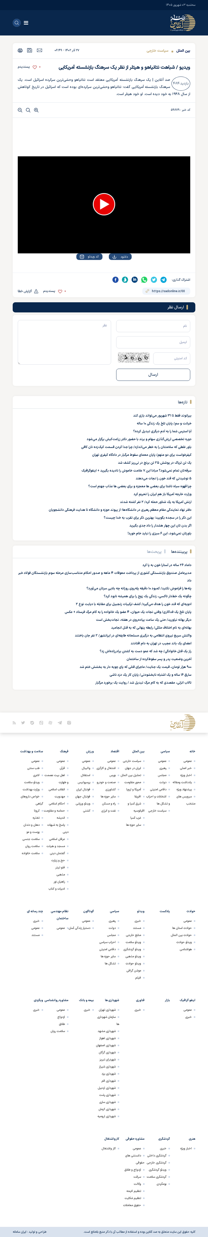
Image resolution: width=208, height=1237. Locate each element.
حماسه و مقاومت (54, 811)
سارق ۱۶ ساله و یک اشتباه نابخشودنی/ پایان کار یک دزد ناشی (151, 675)
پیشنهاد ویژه (184, 789)
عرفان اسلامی (57, 839)
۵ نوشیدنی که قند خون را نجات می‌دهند (164, 478)
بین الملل (183, 50)
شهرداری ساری (107, 1102)
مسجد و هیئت (55, 846)
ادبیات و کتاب (56, 889)
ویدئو (141, 911)
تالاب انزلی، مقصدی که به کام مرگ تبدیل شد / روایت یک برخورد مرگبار (143, 682)
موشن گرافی (133, 970)
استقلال (85, 775)
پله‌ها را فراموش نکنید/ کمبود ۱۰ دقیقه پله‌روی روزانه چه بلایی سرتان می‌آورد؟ (139, 588)
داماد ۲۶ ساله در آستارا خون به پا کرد (167, 565)
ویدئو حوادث (184, 942)
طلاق (62, 1024)
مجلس (162, 775)
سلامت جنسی (31, 839)
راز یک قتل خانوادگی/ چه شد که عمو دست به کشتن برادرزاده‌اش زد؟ (146, 651)
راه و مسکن (109, 803)
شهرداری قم (108, 1081)
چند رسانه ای (35, 911)
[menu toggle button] (26, 22)
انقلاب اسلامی (56, 789)
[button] (104, 204)
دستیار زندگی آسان (79, 928)
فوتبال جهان (82, 796)
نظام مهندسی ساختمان (59, 915)
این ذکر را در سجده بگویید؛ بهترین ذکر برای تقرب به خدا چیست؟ (148, 517)
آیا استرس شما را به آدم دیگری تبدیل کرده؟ (162, 431)
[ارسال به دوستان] (39, 50)
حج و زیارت (58, 860)
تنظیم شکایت (133, 1198)
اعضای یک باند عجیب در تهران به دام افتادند (161, 643)
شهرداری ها (112, 1000)
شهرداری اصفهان (106, 1045)
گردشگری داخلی (156, 1155)
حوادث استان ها (182, 928)
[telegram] (163, 279)
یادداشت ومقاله (182, 782)
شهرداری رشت (107, 1095)
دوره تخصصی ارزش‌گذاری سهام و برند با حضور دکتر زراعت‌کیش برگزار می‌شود (139, 439)
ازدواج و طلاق (132, 1170)
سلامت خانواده (31, 853)
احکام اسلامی (57, 803)
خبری (137, 921)
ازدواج (61, 1017)
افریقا (137, 796)
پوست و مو (33, 832)
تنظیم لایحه (133, 1191)
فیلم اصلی (114, 271)
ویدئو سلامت (32, 782)
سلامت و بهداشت (31, 751)
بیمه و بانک (86, 1000)
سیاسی (165, 751)
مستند (137, 928)
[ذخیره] (29, 50)
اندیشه (61, 818)
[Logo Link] (182, 22)
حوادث (190, 911)
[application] (104, 204)
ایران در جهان (133, 768)
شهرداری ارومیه (106, 1116)
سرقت (137, 1177)
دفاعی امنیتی (158, 789)
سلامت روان (32, 846)
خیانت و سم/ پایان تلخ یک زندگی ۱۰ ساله (164, 423)
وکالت (137, 1184)
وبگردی (38, 1000)
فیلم (138, 978)
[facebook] (115, 279)
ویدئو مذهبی (133, 956)
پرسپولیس (84, 782)
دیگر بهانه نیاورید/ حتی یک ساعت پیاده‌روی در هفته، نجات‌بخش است (144, 620)
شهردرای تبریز (107, 1059)
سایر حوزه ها (133, 825)
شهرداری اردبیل (107, 1088)
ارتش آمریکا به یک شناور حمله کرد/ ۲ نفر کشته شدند (156, 502)
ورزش (90, 751)
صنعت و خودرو (106, 782)
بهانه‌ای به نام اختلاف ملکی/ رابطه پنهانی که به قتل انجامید (151, 627)
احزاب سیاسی (107, 942)
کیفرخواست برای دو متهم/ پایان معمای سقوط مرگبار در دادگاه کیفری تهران (142, 455)
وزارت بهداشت (31, 789)
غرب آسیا (135, 818)
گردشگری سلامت (156, 1177)
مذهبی (60, 874)
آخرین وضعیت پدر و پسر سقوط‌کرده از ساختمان (159, 659)
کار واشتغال (108, 1148)
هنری (192, 1139)
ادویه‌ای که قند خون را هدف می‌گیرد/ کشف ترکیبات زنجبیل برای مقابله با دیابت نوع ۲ (134, 604)
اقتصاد (115, 751)
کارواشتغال (111, 1139)
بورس (112, 775)
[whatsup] (144, 279)
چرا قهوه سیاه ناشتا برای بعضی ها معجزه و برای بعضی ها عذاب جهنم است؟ (140, 486)
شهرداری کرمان (107, 1109)
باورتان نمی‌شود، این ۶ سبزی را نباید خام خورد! (160, 533)
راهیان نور (59, 881)
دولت (162, 782)
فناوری (140, 1000)
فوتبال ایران (83, 789)
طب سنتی (33, 768)
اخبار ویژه (186, 775)
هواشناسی (186, 949)
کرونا (37, 811)
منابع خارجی (133, 935)
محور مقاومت (132, 782)
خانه (192, 751)
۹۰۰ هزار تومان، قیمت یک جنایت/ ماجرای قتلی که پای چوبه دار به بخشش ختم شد (136, 667)
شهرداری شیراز (107, 1066)
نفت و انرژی (108, 811)
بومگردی (161, 1184)
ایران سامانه (19, 1232)
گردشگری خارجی (156, 1162)
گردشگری (164, 1139)
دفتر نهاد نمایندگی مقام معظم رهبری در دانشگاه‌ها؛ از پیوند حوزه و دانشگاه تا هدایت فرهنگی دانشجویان (120, 510)
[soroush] (125, 279)
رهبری (162, 768)
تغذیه (36, 818)
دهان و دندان (31, 825)
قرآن (62, 768)
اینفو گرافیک (187, 1000)
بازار (167, 1000)
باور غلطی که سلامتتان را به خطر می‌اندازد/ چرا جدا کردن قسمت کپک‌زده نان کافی (136, 447)
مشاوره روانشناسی (56, 1000)
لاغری (36, 775)
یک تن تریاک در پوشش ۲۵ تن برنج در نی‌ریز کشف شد (155, 462)
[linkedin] (134, 279)
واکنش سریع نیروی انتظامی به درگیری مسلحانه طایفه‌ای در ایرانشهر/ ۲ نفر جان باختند (133, 635)
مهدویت (60, 796)
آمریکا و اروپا (133, 789)
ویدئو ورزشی (83, 803)
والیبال (86, 768)
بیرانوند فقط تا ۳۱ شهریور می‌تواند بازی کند (162, 415)
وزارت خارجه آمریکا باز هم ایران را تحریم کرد (163, 494)
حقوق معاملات (132, 1205)
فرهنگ (64, 751)
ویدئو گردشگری (132, 949)
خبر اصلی (186, 768)
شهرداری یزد (108, 1074)
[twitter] (154, 279)
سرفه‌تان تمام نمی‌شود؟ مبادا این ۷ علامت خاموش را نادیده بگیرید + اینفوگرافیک (136, 470)
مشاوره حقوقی (135, 1139)
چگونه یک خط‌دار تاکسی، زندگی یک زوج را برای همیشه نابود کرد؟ (148, 596)
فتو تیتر (60, 867)
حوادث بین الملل (181, 935)
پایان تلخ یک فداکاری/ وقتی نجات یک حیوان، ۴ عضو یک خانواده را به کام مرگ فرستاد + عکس (128, 612)
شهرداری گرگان (107, 1052)
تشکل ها (110, 963)
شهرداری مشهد (107, 1031)
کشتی (86, 811)
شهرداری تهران (107, 1010)
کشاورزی (110, 789)
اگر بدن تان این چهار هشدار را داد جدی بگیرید (160, 525)
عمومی (187, 761)
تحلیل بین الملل (130, 775)
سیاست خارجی (157, 50)
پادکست (165, 911)
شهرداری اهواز (107, 1038)
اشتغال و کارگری (106, 768)
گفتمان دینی (57, 853)
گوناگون (88, 911)
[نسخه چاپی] (20, 50)
